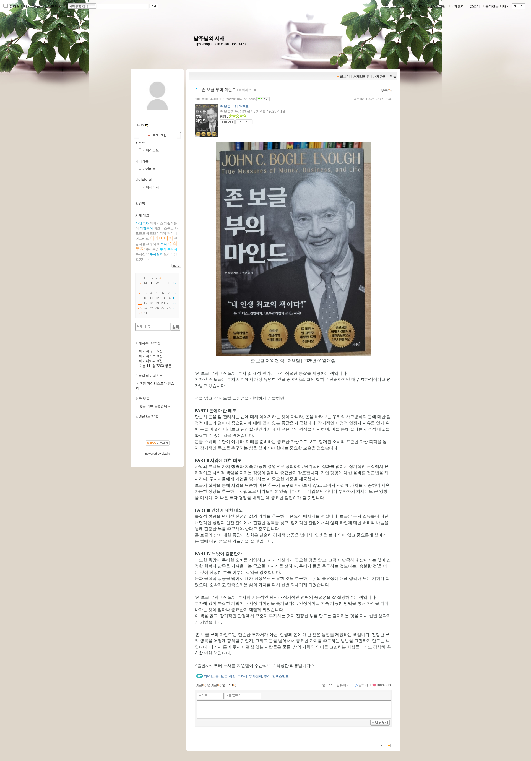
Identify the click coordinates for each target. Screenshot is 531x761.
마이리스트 (150, 150)
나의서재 (416, 6)
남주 (356, 98)
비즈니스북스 (164, 228)
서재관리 (457, 6)
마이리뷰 (245, 90)
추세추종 (152, 249)
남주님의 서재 (209, 38)
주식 (267, 676)
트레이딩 (170, 254)
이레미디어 (161, 238)
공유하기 (343, 685)
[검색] (175, 327)
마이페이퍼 (143, 180)
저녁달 (209, 676)
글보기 (345, 77)
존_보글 (221, 676)
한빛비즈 (142, 259)
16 (140, 303)
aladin (166, 453)
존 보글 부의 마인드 (219, 89)
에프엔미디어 (156, 233)
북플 (37, 6)
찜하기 (363, 685)
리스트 (140, 143)
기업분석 (146, 228)
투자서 (242, 676)
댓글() (386, 91)
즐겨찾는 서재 (495, 6)
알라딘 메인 (53, 6)
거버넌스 (156, 223)
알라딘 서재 (18, 6)
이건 (232, 676)
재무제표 (153, 244)
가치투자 (142, 223)
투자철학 (255, 676)
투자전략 (142, 254)
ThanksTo (383, 685)
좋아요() (229, 685)
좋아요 (327, 685)
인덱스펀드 (280, 676)
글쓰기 (475, 6)
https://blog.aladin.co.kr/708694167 (220, 44)
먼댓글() (214, 685)
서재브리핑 (437, 6)
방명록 (140, 203)
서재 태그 (142, 215)
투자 (163, 249)
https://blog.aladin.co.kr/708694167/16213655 (225, 98)
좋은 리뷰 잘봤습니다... (156, 406)
